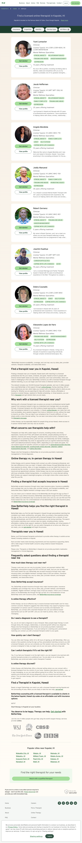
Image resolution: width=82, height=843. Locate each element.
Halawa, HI (54, 759)
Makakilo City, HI (22, 753)
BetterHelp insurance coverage (24, 501)
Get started (75, 3)
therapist (18, 395)
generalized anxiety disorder (60, 444)
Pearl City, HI (38, 759)
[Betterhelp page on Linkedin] (75, 815)
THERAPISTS (4, 8)
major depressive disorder (20, 446)
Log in (66, 3)
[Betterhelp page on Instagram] (63, 815)
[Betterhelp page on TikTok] (67, 815)
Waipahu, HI (20, 756)
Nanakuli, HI (20, 762)
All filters (63, 29)
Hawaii (15, 8)
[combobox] (16, 29)
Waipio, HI (37, 753)
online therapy (46, 387)
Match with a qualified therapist (41, 779)
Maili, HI (36, 762)
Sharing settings (36, 836)
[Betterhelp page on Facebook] (59, 815)
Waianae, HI (54, 762)
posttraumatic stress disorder (40, 446)
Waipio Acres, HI (56, 756)
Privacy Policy (13, 827)
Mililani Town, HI (39, 756)
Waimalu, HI (54, 753)
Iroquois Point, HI (22, 759)
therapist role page (19, 418)
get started (27, 527)
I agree (49, 836)
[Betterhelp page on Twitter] (71, 815)
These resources (29, 792)
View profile (23, 66)
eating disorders (35, 448)
